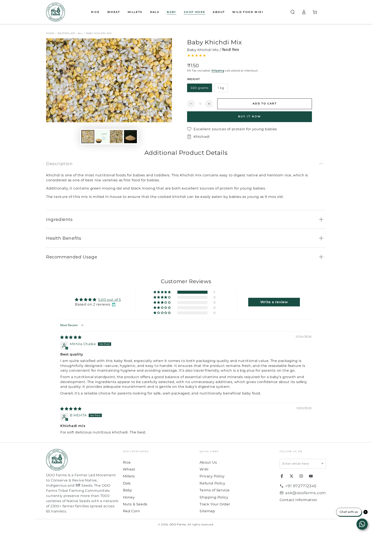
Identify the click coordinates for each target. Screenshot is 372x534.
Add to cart (265, 103)
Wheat (129, 469)
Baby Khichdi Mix (99, 33)
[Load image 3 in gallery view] (116, 136)
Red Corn (131, 511)
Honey (129, 497)
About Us (208, 462)
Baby (127, 490)
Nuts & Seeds (135, 504)
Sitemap (207, 511)
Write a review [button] (274, 302)
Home (50, 33)
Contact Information (298, 500)
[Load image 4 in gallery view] (130, 136)
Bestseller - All (70, 33)
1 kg (221, 88)
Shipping (217, 70)
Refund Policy (212, 483)
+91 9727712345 (300, 486)
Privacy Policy (212, 476)
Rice (127, 462)
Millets (129, 476)
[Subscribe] (323, 463)
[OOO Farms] (55, 12)
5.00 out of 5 (109, 300)
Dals (127, 483)
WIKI (204, 469)
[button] (292, 12)
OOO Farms (177, 524)
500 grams (200, 88)
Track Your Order (215, 504)
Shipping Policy (214, 497)
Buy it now (249, 116)
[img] (71, 337)
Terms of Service (215, 490)
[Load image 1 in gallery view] (87, 136)
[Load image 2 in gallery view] (102, 136)
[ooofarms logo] (82, 460)
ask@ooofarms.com (305, 493)
